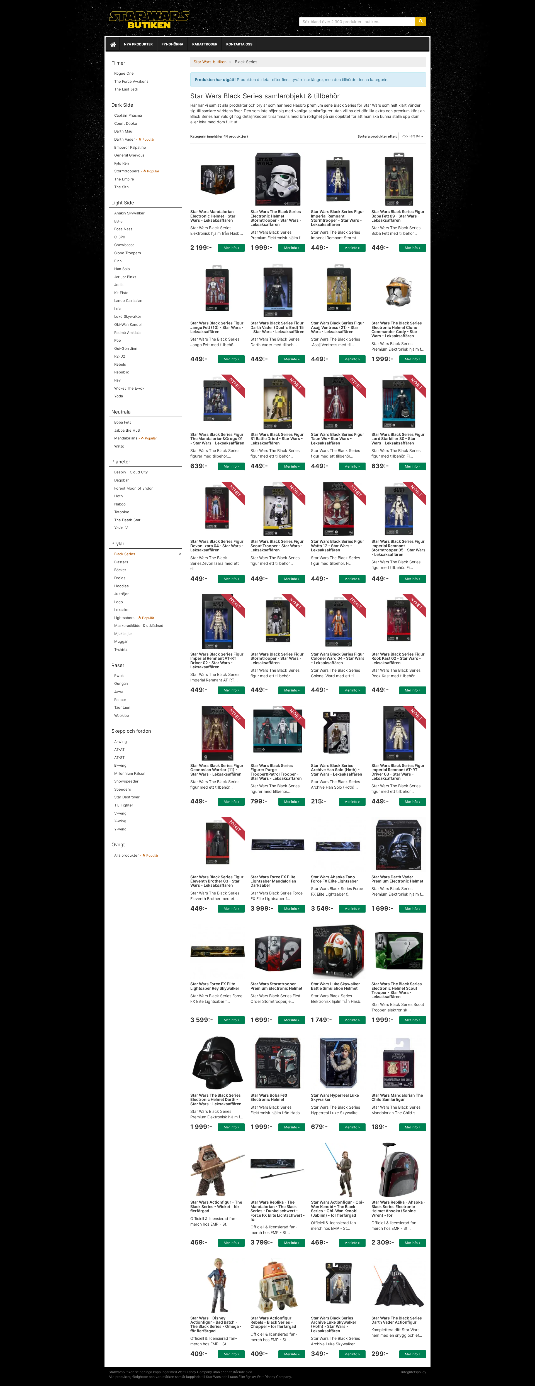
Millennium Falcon (129, 773)
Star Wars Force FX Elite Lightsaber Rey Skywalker (214, 985)
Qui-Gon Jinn (125, 348)
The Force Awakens (131, 81)
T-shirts (121, 649)
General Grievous (129, 155)
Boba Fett (122, 422)
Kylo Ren (121, 163)
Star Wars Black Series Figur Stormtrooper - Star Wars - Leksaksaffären (277, 658)
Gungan (121, 683)
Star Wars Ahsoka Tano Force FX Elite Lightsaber (334, 878)
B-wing (120, 765)
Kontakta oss (239, 44)
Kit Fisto (121, 292)
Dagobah (122, 480)
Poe (117, 340)
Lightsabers (134, 617)
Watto (119, 446)
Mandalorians (135, 438)
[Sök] (420, 21)
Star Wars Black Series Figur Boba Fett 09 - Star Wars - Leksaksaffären (398, 216)
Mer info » (231, 248)
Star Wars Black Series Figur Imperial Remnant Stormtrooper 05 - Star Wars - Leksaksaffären (398, 547)
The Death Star (127, 520)
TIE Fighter (123, 805)
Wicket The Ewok (129, 388)
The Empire (124, 179)
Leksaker (122, 609)
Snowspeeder (126, 781)
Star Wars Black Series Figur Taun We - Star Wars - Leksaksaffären (337, 438)
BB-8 (118, 221)
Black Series (124, 554)
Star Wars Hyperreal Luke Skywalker (335, 1097)
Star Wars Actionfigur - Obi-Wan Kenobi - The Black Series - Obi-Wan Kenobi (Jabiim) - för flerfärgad (337, 1208)
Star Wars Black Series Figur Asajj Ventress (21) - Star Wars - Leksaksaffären (337, 327)
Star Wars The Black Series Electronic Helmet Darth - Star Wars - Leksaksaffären (216, 1099)
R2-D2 (119, 356)
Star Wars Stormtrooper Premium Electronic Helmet (276, 985)
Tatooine (121, 512)
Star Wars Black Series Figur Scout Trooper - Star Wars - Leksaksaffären (277, 545)
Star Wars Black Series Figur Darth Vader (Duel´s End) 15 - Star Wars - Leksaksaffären (278, 327)
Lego (118, 602)
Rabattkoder (204, 44)
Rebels (120, 364)
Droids (119, 578)
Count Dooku (125, 123)
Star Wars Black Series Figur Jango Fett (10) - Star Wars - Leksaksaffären (217, 327)
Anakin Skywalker (129, 213)
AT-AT (119, 749)
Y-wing (120, 829)
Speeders (122, 789)
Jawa (118, 691)
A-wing (120, 741)
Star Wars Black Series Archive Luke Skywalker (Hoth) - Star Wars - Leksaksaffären (333, 1324)
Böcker (120, 570)
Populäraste (411, 136)
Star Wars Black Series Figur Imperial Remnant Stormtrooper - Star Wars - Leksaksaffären (337, 218)
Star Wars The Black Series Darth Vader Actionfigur (396, 1320)
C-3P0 (119, 237)
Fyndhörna (172, 44)
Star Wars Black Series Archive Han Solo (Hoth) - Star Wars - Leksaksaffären (336, 769)
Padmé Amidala (127, 332)
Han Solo (122, 269)
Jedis (118, 284)
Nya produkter (138, 44)
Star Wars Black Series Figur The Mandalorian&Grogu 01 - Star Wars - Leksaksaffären (217, 438)
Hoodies (121, 586)
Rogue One (124, 73)
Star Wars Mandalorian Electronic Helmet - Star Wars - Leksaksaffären (212, 216)
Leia (117, 308)
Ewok (119, 675)
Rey (117, 380)
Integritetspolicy (413, 1372)
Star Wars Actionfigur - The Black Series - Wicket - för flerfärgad (216, 1206)
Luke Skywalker (127, 316)
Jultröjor (121, 593)
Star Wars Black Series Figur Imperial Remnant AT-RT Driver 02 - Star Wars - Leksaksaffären (217, 660)
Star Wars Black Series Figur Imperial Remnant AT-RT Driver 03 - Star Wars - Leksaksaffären (398, 772)
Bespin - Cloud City (131, 472)
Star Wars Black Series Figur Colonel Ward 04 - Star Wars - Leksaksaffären (337, 658)
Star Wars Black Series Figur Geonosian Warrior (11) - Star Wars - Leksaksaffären (217, 769)
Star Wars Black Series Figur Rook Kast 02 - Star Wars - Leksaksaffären (398, 658)
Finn (118, 261)
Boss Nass (123, 229)
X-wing (120, 821)
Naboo (120, 504)
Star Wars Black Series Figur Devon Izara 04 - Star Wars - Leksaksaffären (217, 545)
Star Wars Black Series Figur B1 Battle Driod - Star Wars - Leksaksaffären (277, 438)
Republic (121, 372)
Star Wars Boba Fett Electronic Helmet (269, 1097)
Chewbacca (124, 245)
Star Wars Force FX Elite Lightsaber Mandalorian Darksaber (273, 881)
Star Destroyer (127, 797)
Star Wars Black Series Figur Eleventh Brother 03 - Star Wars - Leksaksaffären (217, 881)
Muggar (121, 641)
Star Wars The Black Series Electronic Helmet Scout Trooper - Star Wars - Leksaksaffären (396, 990)
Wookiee (121, 715)
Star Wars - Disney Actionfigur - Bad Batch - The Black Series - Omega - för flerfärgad (216, 1324)
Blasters (121, 562)
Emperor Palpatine (130, 147)
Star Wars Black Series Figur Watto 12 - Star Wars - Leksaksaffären (337, 545)
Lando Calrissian (128, 300)
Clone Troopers (127, 253)
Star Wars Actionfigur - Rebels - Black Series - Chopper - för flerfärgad (273, 1322)
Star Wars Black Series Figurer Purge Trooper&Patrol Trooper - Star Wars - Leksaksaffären (276, 772)
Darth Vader (134, 139)
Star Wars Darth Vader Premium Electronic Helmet (397, 878)
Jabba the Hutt (127, 430)
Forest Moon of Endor (133, 488)
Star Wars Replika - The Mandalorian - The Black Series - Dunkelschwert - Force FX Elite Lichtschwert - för (278, 1211)
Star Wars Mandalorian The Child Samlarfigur (397, 1097)
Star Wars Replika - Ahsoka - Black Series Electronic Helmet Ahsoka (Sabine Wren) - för (398, 1208)
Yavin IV (121, 527)
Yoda (118, 396)
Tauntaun (122, 707)
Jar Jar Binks (125, 277)
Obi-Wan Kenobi (128, 324)
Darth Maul (123, 131)
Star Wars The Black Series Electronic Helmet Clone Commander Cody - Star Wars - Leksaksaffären (396, 329)
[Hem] (113, 44)
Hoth (118, 496)
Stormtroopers (136, 171)
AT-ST (119, 757)
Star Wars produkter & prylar (149, 19)
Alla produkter (136, 855)
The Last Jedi (126, 89)
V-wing (120, 813)
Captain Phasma (128, 115)
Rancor (120, 699)
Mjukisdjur (123, 633)
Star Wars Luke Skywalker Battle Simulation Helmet (335, 985)
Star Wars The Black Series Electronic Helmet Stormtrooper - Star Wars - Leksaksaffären (276, 218)
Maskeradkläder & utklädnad (138, 625)
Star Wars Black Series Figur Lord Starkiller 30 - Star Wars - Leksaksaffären (398, 438)
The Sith (121, 187)
